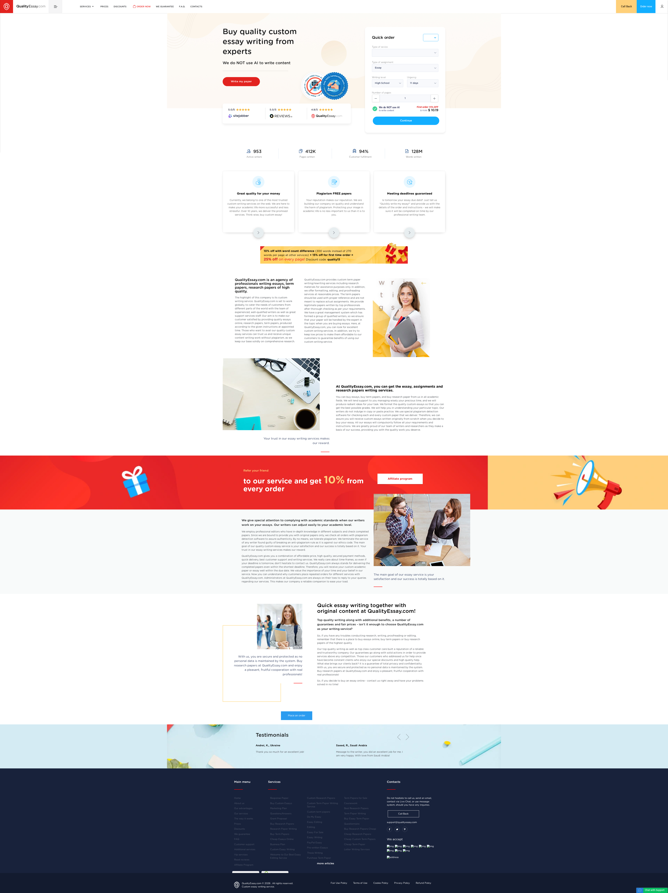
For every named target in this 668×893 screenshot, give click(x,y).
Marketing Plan (278, 808)
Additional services (244, 849)
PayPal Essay (314, 843)
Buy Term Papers (279, 834)
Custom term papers (318, 812)
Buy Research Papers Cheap (360, 829)
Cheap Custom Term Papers (359, 839)
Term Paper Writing (355, 814)
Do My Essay (314, 817)
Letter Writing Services (357, 849)
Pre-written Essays (317, 848)
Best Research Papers (356, 808)
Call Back (626, 6)
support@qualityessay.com (402, 822)
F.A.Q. (182, 7)
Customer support (244, 844)
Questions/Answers (280, 814)
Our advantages (243, 808)
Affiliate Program (243, 865)
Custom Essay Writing (282, 849)
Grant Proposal (278, 819)
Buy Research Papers (282, 824)
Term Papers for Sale (355, 798)
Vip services (241, 855)
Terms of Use (360, 883)
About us (239, 803)
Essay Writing (314, 837)
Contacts (196, 7)
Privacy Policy (402, 883)
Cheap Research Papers (357, 834)
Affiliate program (400, 478)
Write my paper (241, 81)
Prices (104, 7)
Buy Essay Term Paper (356, 819)
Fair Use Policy (339, 883)
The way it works (243, 819)
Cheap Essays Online (282, 839)
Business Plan (277, 844)
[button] (406, 737)
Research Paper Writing (283, 829)
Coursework (350, 803)
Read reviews (241, 860)
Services (86, 7)
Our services (241, 814)
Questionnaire (352, 824)
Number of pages (381, 93)
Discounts (120, 7)
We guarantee (165, 7)
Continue (406, 120)
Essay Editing (314, 822)
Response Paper (279, 798)
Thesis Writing (315, 853)
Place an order (296, 715)
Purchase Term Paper (319, 858)
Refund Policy (423, 883)
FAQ (236, 839)
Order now (144, 7)
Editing (311, 827)
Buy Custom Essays (281, 803)
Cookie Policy (380, 883)
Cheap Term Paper (354, 844)
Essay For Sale (315, 832)
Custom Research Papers (321, 798)
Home (237, 798)
